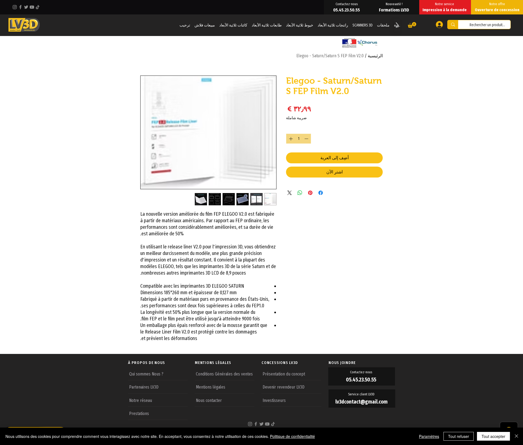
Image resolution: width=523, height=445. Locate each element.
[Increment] (290, 138)
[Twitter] (26, 7)
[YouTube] (32, 7)
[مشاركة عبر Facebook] (320, 193)
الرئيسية (375, 55)
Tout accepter (493, 436)
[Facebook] (20, 7)
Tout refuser (458, 436)
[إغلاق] (516, 436)
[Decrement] (306, 138)
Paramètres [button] (429, 436)
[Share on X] (289, 193)
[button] (412, 25)
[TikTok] (37, 7)
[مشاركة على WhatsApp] (300, 193)
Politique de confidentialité (292, 436)
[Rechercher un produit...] (453, 24)
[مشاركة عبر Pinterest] (310, 193)
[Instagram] (14, 7)
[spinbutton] (298, 138)
